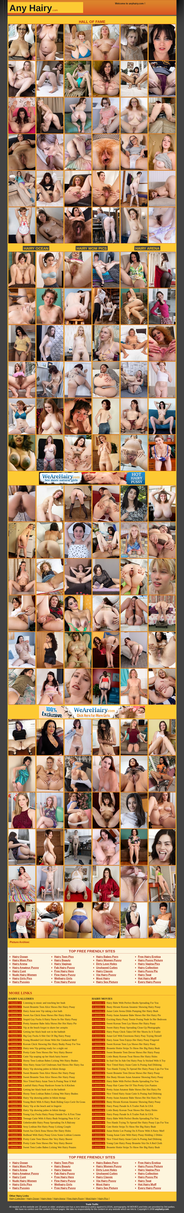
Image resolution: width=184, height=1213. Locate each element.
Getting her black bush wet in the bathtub (37, 1031)
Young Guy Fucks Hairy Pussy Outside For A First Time (45, 1114)
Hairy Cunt (19, 971)
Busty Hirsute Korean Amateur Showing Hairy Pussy (126, 1007)
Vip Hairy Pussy (106, 974)
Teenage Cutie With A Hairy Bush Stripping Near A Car (44, 1118)
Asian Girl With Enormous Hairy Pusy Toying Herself (127, 1036)
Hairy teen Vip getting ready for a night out (38, 1048)
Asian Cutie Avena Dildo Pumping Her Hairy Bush (125, 1011)
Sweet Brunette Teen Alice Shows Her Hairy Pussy (42, 1007)
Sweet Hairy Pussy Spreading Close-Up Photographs (126, 1027)
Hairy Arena (147, 248)
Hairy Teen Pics (64, 956)
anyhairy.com (162, 1209)
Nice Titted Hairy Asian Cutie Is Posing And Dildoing (127, 1064)
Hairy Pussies (21, 981)
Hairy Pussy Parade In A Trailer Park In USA (123, 1106)
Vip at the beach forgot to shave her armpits (38, 1027)
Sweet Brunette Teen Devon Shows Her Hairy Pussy (126, 1052)
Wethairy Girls (63, 978)
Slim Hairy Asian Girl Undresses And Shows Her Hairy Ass (46, 1064)
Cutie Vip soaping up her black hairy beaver (38, 1056)
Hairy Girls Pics (22, 978)
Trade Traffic (92, 1204)
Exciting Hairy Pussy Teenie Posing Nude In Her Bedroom (130, 1019)
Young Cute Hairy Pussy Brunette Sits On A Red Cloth (127, 1143)
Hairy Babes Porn (107, 956)
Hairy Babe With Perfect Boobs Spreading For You (125, 1003)
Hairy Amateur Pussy (25, 967)
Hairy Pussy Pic (148, 971)
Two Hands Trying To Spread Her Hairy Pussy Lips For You (131, 1069)
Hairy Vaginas (63, 963)
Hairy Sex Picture (107, 981)
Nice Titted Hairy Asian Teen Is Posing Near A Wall (42, 1081)
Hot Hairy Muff (147, 978)
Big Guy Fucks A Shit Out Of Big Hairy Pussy (40, 1036)
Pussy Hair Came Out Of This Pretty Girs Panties (125, 1085)
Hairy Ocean (36, 248)
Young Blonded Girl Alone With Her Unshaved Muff (43, 1040)
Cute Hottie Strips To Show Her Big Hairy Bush (124, 1126)
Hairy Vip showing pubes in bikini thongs (37, 1069)
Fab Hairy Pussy (64, 967)
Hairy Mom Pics (92, 248)
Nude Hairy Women (24, 974)
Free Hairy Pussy (65, 981)
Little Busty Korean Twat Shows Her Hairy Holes (125, 1056)
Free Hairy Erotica (149, 956)
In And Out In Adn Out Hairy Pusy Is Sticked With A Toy (129, 1060)
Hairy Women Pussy (108, 960)
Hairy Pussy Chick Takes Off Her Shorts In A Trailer (127, 1031)
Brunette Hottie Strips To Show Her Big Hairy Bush (126, 1048)
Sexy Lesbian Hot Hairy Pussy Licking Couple (40, 1126)
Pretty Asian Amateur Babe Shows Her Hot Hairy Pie (127, 1015)
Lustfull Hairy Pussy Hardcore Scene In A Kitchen (42, 1085)
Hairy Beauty (62, 960)
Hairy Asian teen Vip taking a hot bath (35, 1011)
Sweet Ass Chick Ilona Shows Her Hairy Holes (40, 1015)
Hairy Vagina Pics (149, 963)
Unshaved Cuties (107, 967)
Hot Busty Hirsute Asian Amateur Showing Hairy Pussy (128, 1077)
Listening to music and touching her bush (37, 1003)
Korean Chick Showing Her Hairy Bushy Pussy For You (44, 1044)
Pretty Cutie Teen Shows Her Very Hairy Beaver (40, 1052)
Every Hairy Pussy (149, 981)
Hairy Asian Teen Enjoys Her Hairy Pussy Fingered (126, 1040)
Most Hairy (103, 978)
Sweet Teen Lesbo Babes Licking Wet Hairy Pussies (42, 1147)
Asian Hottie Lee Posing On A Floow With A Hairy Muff (128, 1131)
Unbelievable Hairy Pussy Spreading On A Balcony (42, 1122)
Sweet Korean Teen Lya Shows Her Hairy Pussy (124, 1023)
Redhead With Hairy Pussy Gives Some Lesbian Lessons (44, 1135)
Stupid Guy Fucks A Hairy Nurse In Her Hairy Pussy (43, 1019)
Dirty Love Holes (106, 963)
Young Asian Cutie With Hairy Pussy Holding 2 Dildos (127, 1135)
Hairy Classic (104, 971)
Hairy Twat (144, 974)
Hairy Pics (103, 1199)
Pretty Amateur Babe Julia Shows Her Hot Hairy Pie (43, 1023)
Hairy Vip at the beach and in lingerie (35, 1106)
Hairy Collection (148, 967)
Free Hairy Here (64, 971)
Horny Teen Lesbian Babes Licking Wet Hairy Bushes (43, 1060)
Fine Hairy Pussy (64, 974)
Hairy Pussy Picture (150, 960)
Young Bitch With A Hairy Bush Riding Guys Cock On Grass (47, 1102)
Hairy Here (46, 1199)
